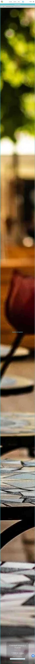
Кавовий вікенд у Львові (9, 6)
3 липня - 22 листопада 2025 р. (17, 656)
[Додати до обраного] (27, 643)
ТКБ (3, 6)
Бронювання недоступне (17, 658)
